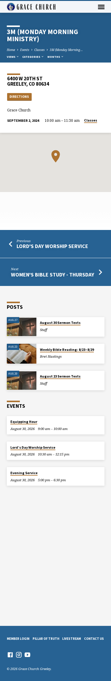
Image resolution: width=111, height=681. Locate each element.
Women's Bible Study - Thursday (52, 274)
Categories (31, 57)
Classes (39, 50)
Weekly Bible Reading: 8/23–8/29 (67, 349)
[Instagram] (18, 654)
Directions (19, 97)
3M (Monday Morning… (66, 50)
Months (54, 57)
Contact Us (94, 639)
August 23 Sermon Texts (60, 376)
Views (11, 57)
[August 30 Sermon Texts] (21, 327)
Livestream (71, 639)
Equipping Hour (23, 421)
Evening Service (24, 473)
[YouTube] (27, 654)
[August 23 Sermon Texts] (21, 381)
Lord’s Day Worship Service (32, 447)
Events (24, 50)
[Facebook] (10, 654)
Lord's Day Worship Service (52, 246)
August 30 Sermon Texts (60, 322)
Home (11, 50)
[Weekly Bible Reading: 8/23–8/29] (21, 354)
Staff (43, 329)
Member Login (18, 639)
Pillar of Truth (46, 639)
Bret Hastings (51, 356)
